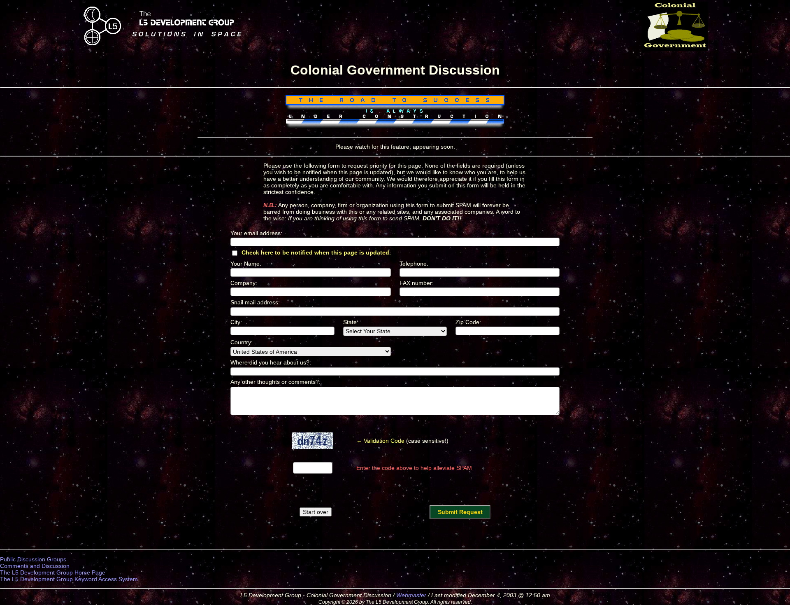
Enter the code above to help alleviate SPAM (414, 468)
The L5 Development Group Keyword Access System (69, 579)
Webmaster (411, 595)
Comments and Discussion (35, 566)
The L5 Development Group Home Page (52, 572)
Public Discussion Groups (33, 559)
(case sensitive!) (402, 440)
